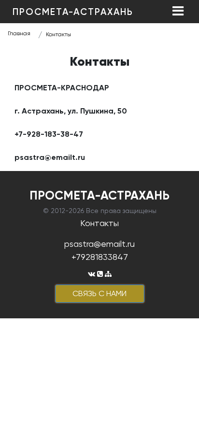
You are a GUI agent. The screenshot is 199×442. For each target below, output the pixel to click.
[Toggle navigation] (177, 11)
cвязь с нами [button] (99, 293)
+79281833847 (99, 257)
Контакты (58, 34)
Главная (19, 33)
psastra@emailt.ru (99, 244)
